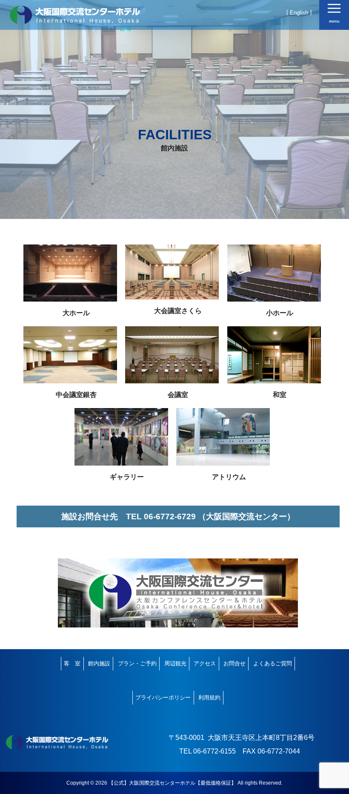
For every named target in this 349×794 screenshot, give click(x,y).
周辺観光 (175, 663)
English (299, 12)
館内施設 (99, 663)
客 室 (72, 663)
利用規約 (209, 697)
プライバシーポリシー (163, 697)
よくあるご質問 (272, 663)
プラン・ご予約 (137, 663)
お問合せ (234, 663)
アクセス (205, 663)
